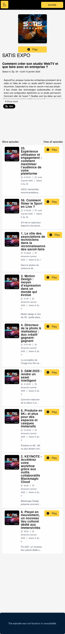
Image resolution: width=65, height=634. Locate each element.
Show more (12, 101)
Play (35, 49)
